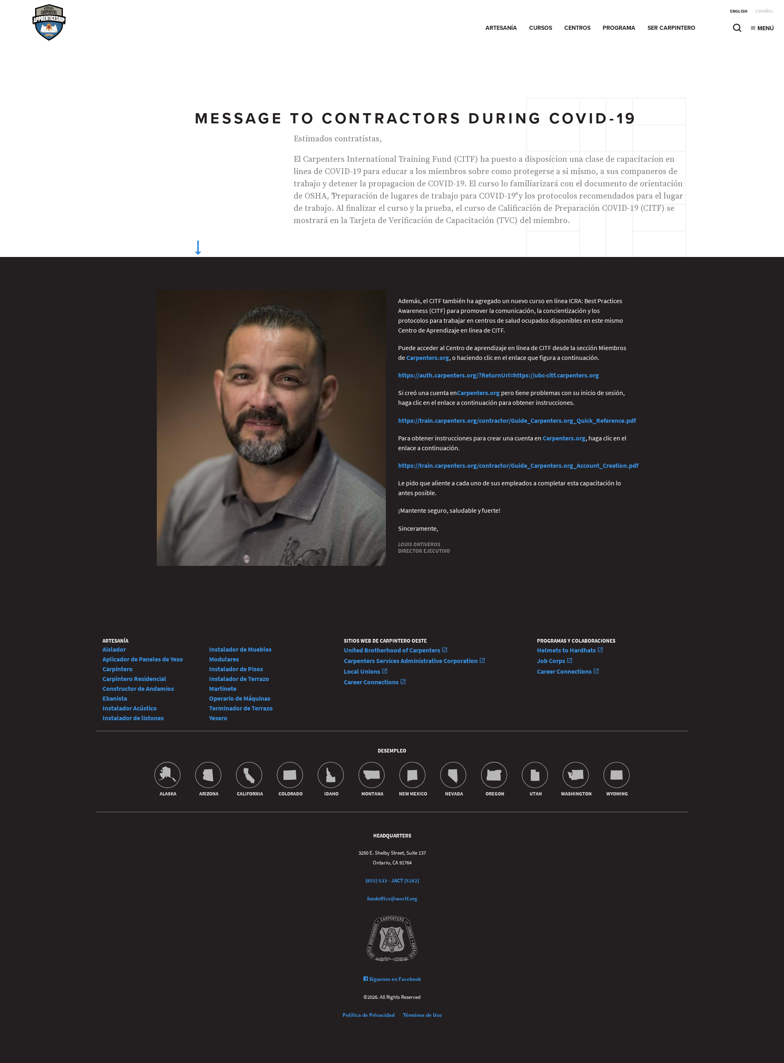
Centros (577, 28)
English (738, 11)
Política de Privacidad (368, 1015)
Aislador (114, 649)
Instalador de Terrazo (239, 678)
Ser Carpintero (671, 28)
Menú (765, 28)
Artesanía (501, 28)
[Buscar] (737, 30)
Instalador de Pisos (236, 669)
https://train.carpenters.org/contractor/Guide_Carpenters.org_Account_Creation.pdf (518, 465)
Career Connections (372, 682)
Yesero (218, 718)
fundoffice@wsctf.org (392, 898)
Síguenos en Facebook (394, 979)
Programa (619, 28)
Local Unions (362, 671)
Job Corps (551, 661)
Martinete (222, 688)
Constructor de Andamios (138, 688)
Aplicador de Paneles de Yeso (142, 659)
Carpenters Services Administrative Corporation (411, 661)
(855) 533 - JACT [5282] (392, 880)
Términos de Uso (422, 1015)
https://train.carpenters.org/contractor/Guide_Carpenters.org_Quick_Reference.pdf (517, 420)
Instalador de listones (133, 718)
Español (764, 11)
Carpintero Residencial (134, 678)
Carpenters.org (427, 357)
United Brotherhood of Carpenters (392, 650)
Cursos (540, 28)
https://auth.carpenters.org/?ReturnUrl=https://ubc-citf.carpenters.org (498, 375)
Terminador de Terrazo (241, 708)
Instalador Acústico (129, 708)
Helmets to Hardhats (567, 650)
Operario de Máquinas (239, 698)
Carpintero (117, 669)
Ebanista (114, 698)
